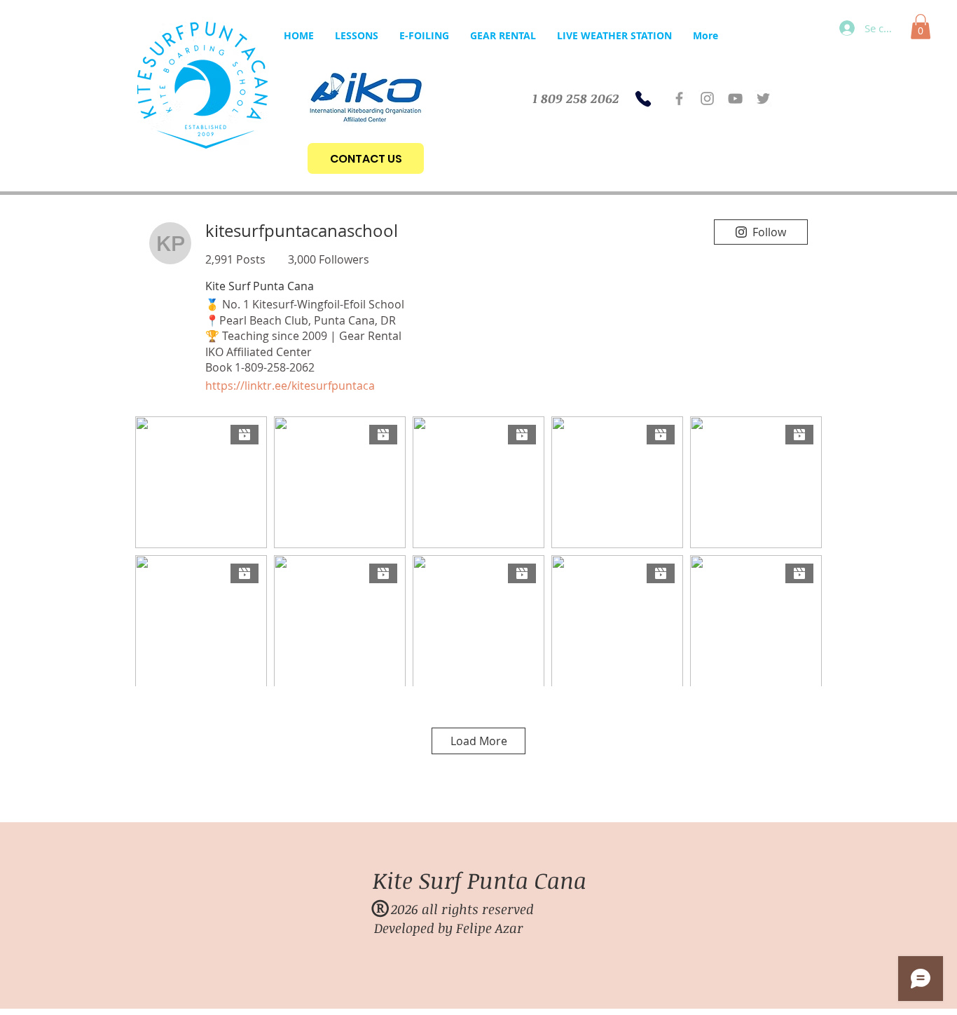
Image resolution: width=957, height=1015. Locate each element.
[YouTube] (735, 98)
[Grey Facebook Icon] (679, 98)
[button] (920, 26)
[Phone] (643, 99)
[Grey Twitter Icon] (763, 98)
